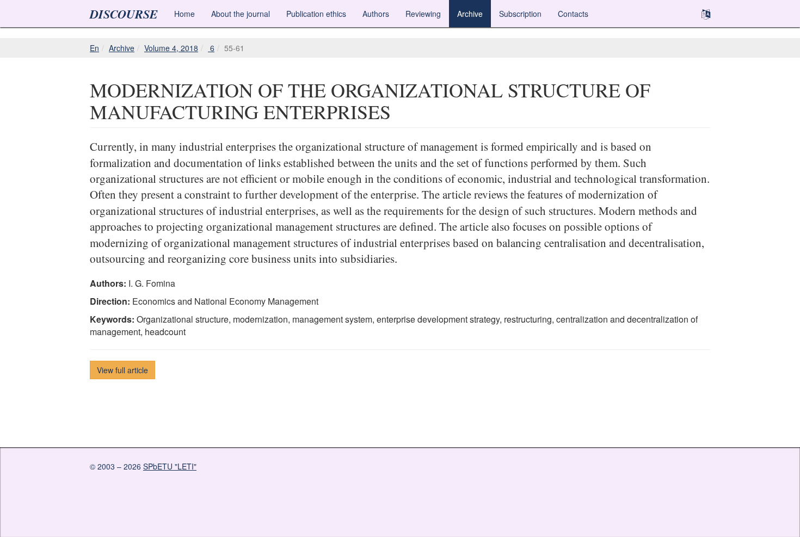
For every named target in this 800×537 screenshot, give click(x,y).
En (94, 47)
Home (184, 13)
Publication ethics (316, 13)
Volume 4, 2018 (171, 47)
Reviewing (423, 13)
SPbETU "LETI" (169, 466)
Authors (375, 13)
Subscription (520, 13)
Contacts (573, 13)
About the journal (240, 13)
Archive (470, 13)
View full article (122, 370)
